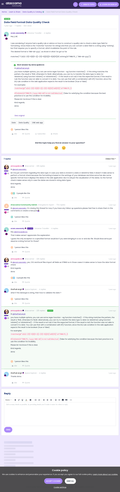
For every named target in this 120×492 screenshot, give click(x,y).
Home (4, 12)
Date (14, 122)
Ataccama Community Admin (24, 205)
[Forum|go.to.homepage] (13, 4)
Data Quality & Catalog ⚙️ (33, 12)
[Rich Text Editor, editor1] (60, 414)
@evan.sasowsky (19, 169)
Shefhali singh (16, 289)
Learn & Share (14, 12)
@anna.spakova (20, 232)
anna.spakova (16, 166)
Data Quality (24, 122)
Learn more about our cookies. (105, 474)
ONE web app (37, 122)
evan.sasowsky (17, 33)
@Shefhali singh (22, 68)
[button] (2, 5)
